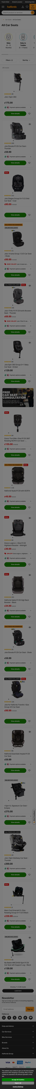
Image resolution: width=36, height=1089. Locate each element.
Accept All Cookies (18, 1080)
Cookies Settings (18, 1087)
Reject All (18, 1083)
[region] (18, 1078)
